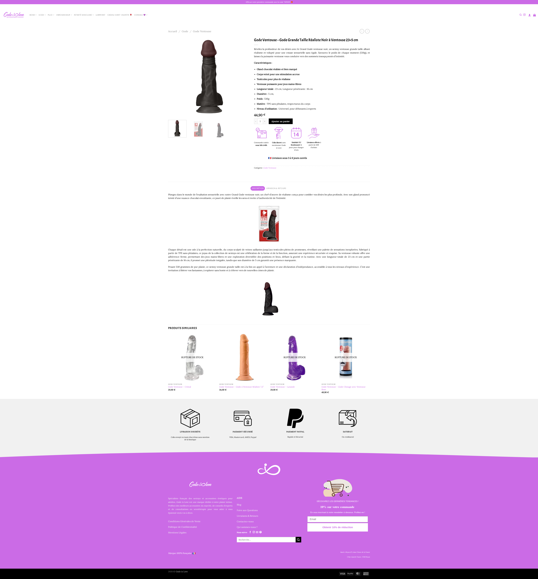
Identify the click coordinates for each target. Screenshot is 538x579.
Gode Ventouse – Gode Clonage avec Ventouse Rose (344, 388)
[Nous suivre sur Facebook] (250, 532)
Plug (50, 15)
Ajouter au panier (281, 121)
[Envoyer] (298, 539)
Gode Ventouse (202, 31)
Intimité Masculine (83, 15)
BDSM (32, 15)
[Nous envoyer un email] (257, 532)
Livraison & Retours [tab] (276, 188)
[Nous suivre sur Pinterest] (260, 532)
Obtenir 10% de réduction (337, 527)
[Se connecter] (529, 15)
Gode (41, 15)
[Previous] (173, 77)
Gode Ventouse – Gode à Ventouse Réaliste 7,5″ (241, 387)
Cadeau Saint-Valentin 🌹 (119, 15)
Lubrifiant (100, 15)
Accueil (172, 31)
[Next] (244, 77)
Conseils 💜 (140, 15)
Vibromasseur (63, 15)
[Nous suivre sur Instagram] (524, 15)
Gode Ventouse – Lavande (282, 387)
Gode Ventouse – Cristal (179, 387)
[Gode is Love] (13, 15)
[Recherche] (521, 15)
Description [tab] (258, 188)
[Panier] (534, 15)
